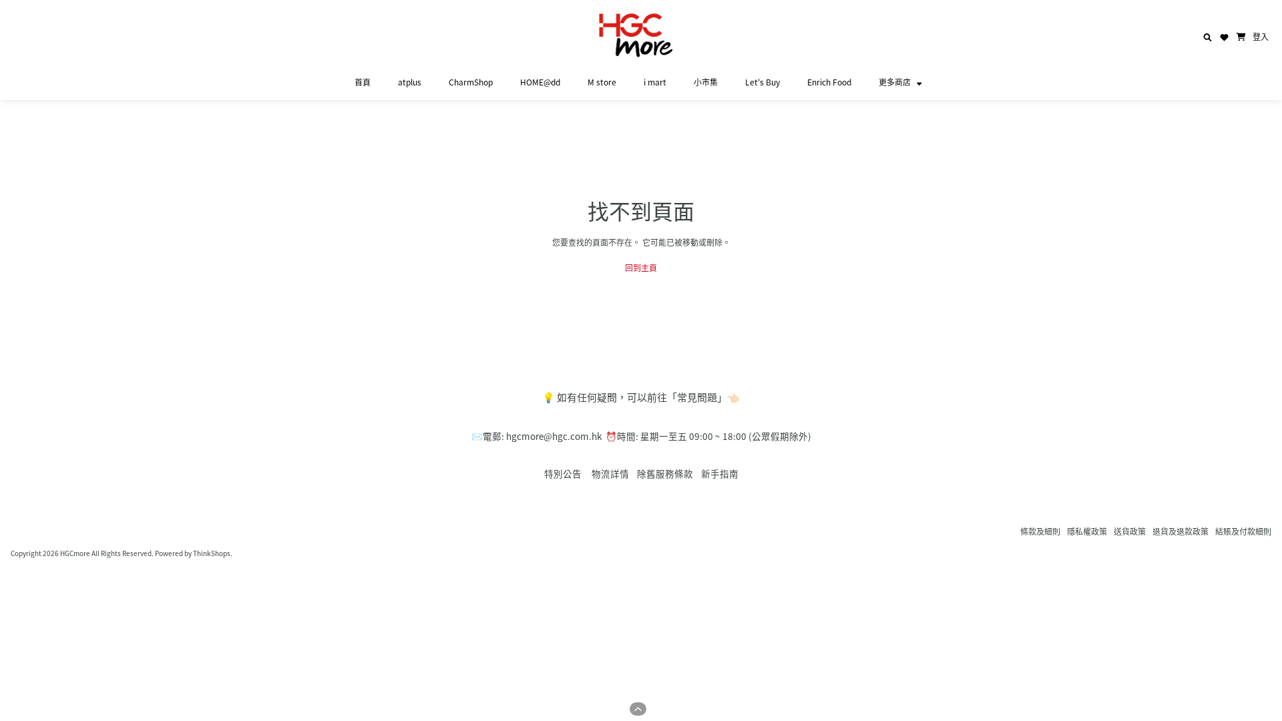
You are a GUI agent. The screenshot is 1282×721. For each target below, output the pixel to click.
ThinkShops (211, 553)
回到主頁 (641, 267)
